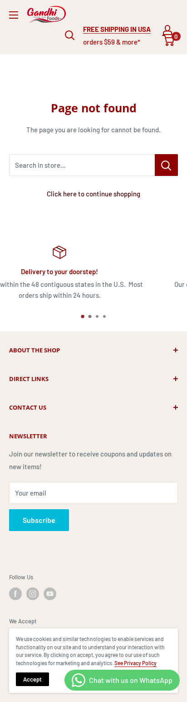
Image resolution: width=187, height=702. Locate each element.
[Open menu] (13, 15)
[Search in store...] (166, 165)
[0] (168, 40)
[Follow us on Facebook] (15, 593)
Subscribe (39, 520)
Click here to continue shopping (93, 194)
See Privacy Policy (135, 663)
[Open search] (70, 35)
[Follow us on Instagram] (32, 593)
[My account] (167, 30)
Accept (32, 679)
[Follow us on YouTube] (50, 593)
